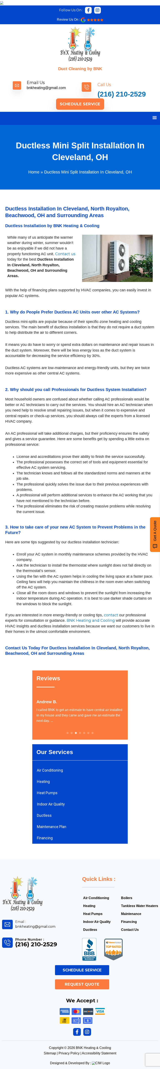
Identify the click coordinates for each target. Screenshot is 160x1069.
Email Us (36, 82)
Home (33, 172)
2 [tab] (72, 733)
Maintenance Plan (51, 826)
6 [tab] (88, 733)
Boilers (126, 898)
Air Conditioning (50, 770)
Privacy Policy (69, 1053)
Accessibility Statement (99, 1053)
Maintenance (131, 914)
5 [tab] (84, 733)
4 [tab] (80, 733)
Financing (45, 838)
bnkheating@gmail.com (46, 88)
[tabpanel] (80, 711)
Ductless (44, 815)
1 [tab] (67, 733)
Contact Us (16, 648)
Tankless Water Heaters (139, 906)
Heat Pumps (47, 793)
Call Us (104, 84)
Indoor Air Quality (51, 804)
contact (111, 615)
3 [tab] (76, 733)
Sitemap (50, 1053)
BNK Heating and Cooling (91, 620)
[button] (154, 117)
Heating (43, 781)
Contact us (65, 254)
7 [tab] (92, 733)
